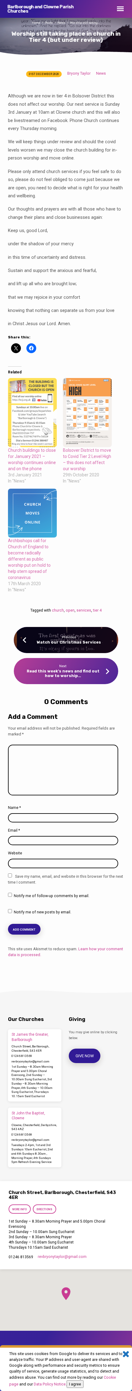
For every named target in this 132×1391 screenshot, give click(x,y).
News (61, 22)
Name (14, 808)
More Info (19, 1209)
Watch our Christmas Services (69, 642)
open (70, 610)
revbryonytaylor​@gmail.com (30, 1061)
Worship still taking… (85, 22)
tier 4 (97, 610)
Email (14, 830)
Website (15, 853)
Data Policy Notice (50, 1384)
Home (36, 22)
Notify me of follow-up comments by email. (51, 896)
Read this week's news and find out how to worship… (63, 673)
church (58, 610)
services (83, 610)
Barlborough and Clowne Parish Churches (40, 9)
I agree (75, 1384)
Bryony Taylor (79, 73)
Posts (49, 22)
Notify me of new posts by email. (42, 912)
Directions (44, 1209)
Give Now (85, 1056)
